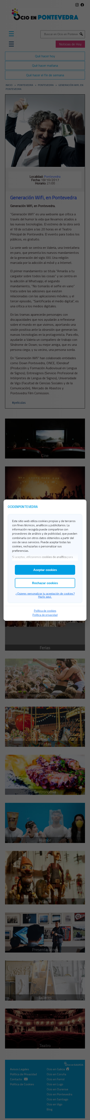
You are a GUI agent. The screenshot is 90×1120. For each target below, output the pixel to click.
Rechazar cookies (45, 583)
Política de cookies (45, 611)
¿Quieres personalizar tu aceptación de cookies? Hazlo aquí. (45, 595)
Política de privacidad (45, 615)
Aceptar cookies (45, 570)
